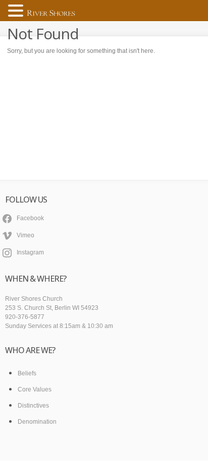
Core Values (34, 389)
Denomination (37, 421)
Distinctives (33, 405)
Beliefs (27, 373)
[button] (17, 11)
